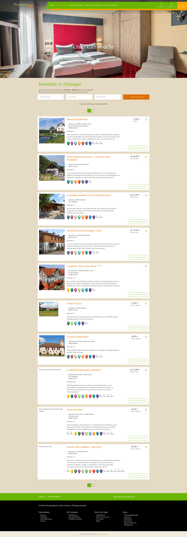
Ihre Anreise (99, 519)
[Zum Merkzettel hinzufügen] (146, 119)
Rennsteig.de (128, 521)
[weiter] (97, 110)
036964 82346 (73, 274)
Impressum (127, 517)
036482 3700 (72, 378)
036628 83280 (72, 343)
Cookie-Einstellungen (103, 534)
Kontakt (42, 521)
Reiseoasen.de (128, 525)
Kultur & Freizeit (110, 5)
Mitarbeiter (43, 517)
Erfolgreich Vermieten (75, 519)
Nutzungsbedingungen (131, 515)
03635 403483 (73, 418)
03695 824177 (72, 237)
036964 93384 (73, 128)
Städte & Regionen (93, 5)
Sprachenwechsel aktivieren (124, 497)
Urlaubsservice (100, 515)
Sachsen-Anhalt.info (130, 523)
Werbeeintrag (72, 515)
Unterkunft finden (137, 97)
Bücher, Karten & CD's (103, 517)
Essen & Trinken (76, 5)
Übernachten (62, 5)
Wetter (98, 521)
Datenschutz (128, 519)
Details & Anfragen (138, 148)
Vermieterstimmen (74, 517)
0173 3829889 (72, 202)
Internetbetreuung (46, 519)
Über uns (43, 515)
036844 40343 (73, 166)
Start (52, 5)
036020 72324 (72, 310)
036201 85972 (72, 453)
